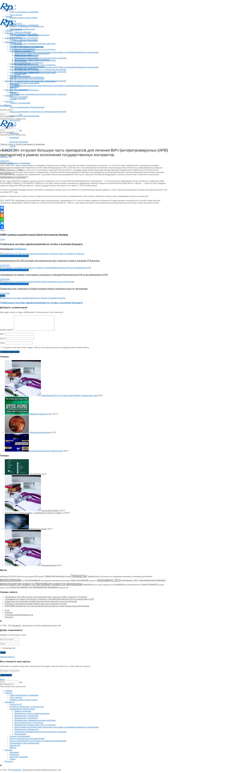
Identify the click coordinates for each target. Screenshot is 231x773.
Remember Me (9, 648)
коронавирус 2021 (129, 580)
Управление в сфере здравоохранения (31, 53)
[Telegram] (84, 223)
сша (30, 587)
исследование (33, 580)
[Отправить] (84, 227)
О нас (7, 610)
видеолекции (10, 580)
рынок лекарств (150, 584)
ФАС (111, 576)
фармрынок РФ (63, 587)
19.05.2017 (5, 161)
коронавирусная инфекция (152, 580)
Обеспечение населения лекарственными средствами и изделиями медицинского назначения (56, 52)
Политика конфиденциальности (19, 615)
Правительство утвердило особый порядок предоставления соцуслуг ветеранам (43, 288)
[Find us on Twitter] (1, 100)
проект (112, 584)
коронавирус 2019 (109, 580)
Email (3, 338)
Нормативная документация (22, 29)
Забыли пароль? (7, 657)
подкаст (100, 584)
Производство (93, 576)
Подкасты (79, 576)
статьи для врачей (18, 587)
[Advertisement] (44, 17)
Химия (13, 146)
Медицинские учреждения (26, 58)
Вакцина (41, 576)
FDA (11, 576)
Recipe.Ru (17, 625)
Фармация (14, 137)
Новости (8, 33)
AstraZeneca (4, 576)
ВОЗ (36, 576)
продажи (106, 584)
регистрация (133, 584)
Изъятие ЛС (15, 85)
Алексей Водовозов (28, 576)
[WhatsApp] (84, 219)
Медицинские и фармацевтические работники (35, 44)
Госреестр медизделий (20, 103)
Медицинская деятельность (26, 90)
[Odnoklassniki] (84, 215)
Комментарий (6, 330)
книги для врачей (79, 580)
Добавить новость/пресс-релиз (23, 34)
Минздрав (60, 576)
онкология (88, 584)
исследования (46, 580)
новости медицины (67, 584)
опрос (95, 584)
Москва (67, 576)
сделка (7, 587)
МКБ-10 (13, 88)
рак (126, 584)
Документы (10, 42)
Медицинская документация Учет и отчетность (35, 49)
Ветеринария (20, 99)
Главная (8, 31)
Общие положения (22, 51)
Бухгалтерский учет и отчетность (28, 62)
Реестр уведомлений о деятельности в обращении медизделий (38, 111)
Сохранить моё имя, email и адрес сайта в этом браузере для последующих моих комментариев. (46, 347)
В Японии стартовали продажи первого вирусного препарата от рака (36, 604)
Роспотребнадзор (104, 576)
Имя (2, 334)
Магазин (8, 81)
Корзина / (6, 105)
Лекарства (50, 576)
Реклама (9, 612)
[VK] (84, 212)
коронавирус (93, 580)
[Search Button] (21, 114)
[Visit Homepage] (8, 10)
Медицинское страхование (26, 38)
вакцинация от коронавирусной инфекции (137, 576)
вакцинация (118, 576)
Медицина (14, 133)
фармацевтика (40, 587)
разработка (119, 584)
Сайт (2, 343)
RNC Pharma (17, 576)
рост (139, 584)
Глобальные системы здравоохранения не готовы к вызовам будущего (41, 302)
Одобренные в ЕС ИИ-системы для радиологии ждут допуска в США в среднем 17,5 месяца (50, 260)
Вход (2, 679)
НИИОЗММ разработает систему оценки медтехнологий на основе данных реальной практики (47, 606)
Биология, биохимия (19, 142)
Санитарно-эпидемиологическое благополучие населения (40, 94)
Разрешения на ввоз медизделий (24, 116)
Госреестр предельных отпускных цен (27, 47)
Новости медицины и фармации (24, 25)
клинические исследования (61, 580)
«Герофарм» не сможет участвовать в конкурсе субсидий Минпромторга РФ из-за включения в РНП (54, 274)
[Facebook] (84, 208)
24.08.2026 (5, 265)
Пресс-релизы (16, 29)
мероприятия (10, 584)
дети (23, 580)
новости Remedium (37, 584)
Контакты (9, 95)
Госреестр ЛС (16, 42)
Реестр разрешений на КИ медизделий (27, 107)
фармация (53, 587)
